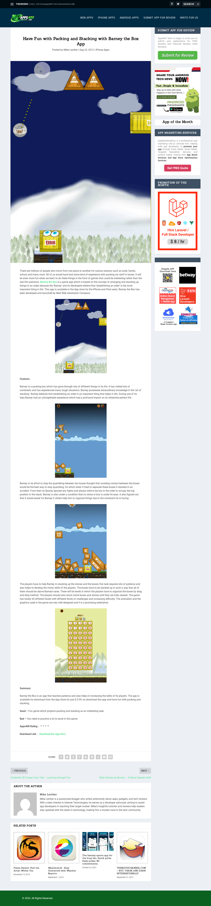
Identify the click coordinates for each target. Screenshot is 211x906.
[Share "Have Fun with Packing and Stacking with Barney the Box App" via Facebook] (61, 757)
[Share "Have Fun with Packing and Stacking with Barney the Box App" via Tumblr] (73, 757)
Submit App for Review (159, 18)
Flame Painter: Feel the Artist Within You (26, 869)
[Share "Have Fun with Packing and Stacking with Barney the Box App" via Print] (110, 757)
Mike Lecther (71, 49)
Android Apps (129, 18)
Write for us (189, 18)
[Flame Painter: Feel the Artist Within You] (29, 847)
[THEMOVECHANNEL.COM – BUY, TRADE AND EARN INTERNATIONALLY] (132, 847)
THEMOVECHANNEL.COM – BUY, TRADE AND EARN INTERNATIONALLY (131, 870)
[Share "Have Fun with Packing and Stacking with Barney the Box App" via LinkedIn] (86, 757)
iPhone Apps (106, 18)
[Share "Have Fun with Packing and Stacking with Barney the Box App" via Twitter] (67, 757)
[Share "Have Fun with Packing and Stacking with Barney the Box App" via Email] (104, 757)
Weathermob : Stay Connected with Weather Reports (62, 870)
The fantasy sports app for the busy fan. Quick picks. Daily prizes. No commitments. (97, 859)
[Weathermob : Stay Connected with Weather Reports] (63, 847)
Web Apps (86, 18)
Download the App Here (52, 734)
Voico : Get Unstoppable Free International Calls (52, 4)
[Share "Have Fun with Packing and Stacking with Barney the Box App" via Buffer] (92, 757)
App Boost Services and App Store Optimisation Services (177, 158)
